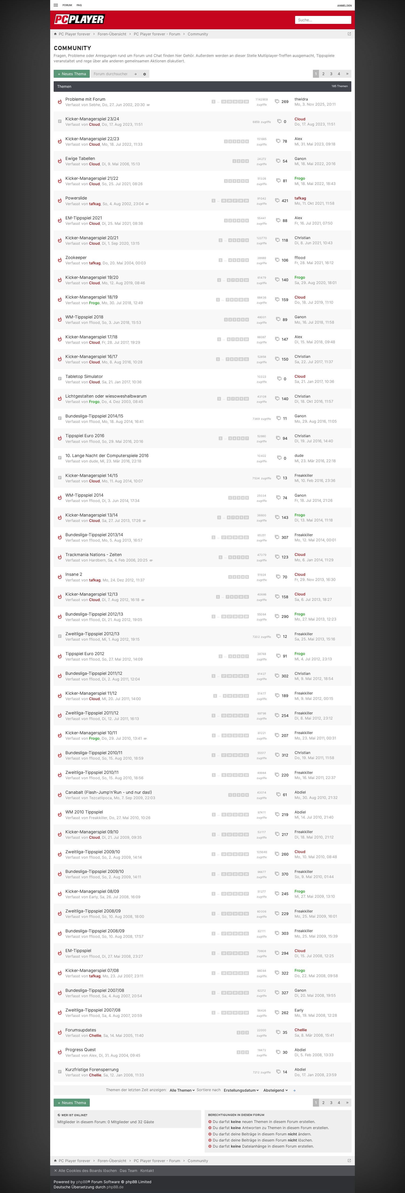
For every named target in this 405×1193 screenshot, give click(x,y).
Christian (302, 237)
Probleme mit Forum (85, 99)
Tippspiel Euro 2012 (84, 653)
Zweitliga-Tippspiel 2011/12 (92, 712)
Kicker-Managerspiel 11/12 (91, 693)
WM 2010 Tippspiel (84, 811)
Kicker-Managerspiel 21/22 (91, 178)
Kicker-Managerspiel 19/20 (91, 277)
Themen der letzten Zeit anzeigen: (137, 1090)
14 (223, 101)
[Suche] (135, 74)
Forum (67, 5)
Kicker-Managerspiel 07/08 (92, 970)
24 (240, 874)
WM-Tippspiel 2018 (84, 316)
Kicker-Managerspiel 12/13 (91, 594)
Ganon (300, 158)
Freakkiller (304, 475)
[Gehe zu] (349, 34)
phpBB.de (115, 1187)
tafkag (95, 203)
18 (246, 101)
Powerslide (76, 198)
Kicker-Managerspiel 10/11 (91, 732)
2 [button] (323, 73)
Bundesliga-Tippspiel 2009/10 (94, 871)
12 (240, 695)
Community (72, 48)
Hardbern (97, 560)
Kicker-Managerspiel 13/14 (91, 515)
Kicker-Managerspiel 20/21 (91, 237)
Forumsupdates (80, 1029)
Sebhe (94, 104)
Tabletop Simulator (84, 376)
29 (246, 200)
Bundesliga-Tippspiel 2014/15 (94, 416)
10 (246, 280)
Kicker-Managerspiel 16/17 (91, 356)
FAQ (79, 5)
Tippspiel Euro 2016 (84, 435)
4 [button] (339, 73)
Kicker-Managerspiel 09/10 (91, 831)
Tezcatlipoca (100, 797)
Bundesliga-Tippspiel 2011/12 (93, 673)
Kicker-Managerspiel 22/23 (92, 138)
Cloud (94, 124)
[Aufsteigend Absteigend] (275, 1090)
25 (223, 200)
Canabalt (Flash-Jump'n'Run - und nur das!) (108, 792)
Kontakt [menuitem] (147, 1170)
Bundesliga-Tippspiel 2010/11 (93, 752)
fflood (300, 257)
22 (229, 874)
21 (246, 537)
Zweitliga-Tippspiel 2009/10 (92, 851)
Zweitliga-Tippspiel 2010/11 (92, 772)
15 (229, 101)
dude (93, 461)
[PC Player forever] (80, 20)
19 (235, 537)
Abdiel (300, 792)
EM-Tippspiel (78, 950)
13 (246, 695)
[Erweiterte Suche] (144, 74)
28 (240, 200)
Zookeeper (76, 257)
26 (229, 200)
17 (240, 101)
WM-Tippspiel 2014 (84, 495)
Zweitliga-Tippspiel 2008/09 (93, 911)
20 (240, 537)
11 (246, 299)
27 (235, 200)
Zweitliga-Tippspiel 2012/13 (92, 633)
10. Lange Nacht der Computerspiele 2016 (107, 455)
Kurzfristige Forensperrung (92, 1069)
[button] (347, 74)
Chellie (95, 1035)
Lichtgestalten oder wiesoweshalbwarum (106, 396)
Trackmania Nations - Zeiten (93, 554)
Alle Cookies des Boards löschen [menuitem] (87, 1170)
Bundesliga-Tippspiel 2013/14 (94, 534)
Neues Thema (73, 73)
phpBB (82, 1181)
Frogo (300, 178)
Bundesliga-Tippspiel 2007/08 (94, 990)
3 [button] (331, 73)
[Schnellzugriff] (55, 5)
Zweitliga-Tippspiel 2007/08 (92, 1010)
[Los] (294, 1090)
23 (235, 874)
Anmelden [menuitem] (344, 5)
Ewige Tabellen (80, 158)
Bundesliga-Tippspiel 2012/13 (94, 614)
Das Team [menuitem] (128, 1170)
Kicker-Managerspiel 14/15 (91, 475)
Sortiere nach (209, 1090)
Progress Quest (80, 1049)
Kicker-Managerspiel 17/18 (91, 336)
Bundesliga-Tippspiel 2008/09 (94, 930)
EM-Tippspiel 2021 (83, 217)
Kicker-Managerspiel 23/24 (92, 118)
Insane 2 (73, 574)
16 (235, 101)
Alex (298, 138)
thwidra (301, 99)
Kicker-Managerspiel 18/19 (91, 297)
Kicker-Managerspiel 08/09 (92, 891)
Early (93, 896)
